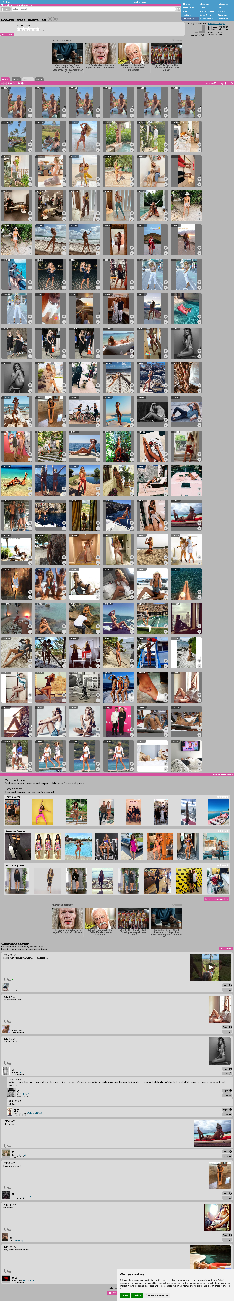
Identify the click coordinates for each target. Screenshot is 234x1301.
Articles (203, 7)
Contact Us (223, 18)
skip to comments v (223, 774)
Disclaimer (222, 15)
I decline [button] (137, 1295)
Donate (221, 7)
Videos (186, 11)
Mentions (187, 15)
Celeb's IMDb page (216, 23)
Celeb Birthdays (207, 15)
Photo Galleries (189, 7)
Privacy (221, 11)
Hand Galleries (206, 18)
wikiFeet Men (188, 18)
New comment (225, 948)
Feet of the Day (207, 11)
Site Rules (204, 4)
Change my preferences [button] (157, 1295)
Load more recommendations (216, 899)
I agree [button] (125, 1295)
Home (188, 4)
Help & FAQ (223, 4)
